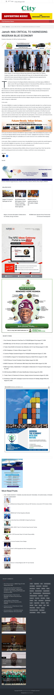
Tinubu (38, 612)
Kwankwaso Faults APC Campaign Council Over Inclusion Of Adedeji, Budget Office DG (26, 378)
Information (25, 181)
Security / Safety (6, 643)
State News (41, 610)
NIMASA (46, 181)
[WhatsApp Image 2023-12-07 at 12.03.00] (27, 419)
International (47, 600)
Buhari (48, 588)
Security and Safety (34, 610)
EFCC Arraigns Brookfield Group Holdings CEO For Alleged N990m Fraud (12, 662)
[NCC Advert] (27, 173)
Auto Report (32, 588)
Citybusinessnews (46, 593)
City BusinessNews (21, 39)
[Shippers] (12, 473)
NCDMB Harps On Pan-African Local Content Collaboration (19, 343)
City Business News (8, 21)
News (38, 181)
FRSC (36, 600)
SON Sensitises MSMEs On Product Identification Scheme (19, 372)
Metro (47, 602)
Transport (43, 612)
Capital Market (46, 590)
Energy (48, 598)
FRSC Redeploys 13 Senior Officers (13, 350)
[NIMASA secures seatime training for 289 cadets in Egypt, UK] (33, 193)
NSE (48, 605)
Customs (32, 598)
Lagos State (36, 602)
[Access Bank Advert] (27, 45)
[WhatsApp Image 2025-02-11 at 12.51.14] (27, 125)
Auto (42, 583)
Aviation (38, 588)
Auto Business (47, 583)
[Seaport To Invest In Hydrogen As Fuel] (8, 193)
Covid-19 (46, 595)
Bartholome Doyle (8, 595)
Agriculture (36, 583)
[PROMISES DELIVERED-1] (27, 305)
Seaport (43, 607)
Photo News (32, 607)
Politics (38, 607)
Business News (38, 590)
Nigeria (41, 181)
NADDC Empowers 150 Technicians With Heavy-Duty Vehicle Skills (21, 363)
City (30, 593)
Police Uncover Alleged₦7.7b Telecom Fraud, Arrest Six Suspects (12, 596)
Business (16, 181)
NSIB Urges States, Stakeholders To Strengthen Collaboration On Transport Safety (25, 366)
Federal (20, 181)
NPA (44, 605)
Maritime (8, 26)
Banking (43, 588)
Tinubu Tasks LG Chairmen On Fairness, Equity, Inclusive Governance (22, 375)
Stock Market (32, 612)
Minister (35, 181)
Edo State (43, 598)
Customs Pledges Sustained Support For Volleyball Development (21, 353)
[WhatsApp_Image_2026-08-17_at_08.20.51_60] (22, 250)
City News (41, 595)
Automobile (38, 586)
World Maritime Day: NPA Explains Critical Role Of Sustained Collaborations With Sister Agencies (20, 203)
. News (31, 583)
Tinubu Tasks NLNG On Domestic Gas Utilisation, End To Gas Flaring (21, 347)
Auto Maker (32, 586)
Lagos (31, 602)
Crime (4, 657)
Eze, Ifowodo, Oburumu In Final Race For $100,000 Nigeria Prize (20, 340)
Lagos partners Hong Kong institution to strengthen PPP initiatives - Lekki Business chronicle (13, 589)
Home (3, 26)
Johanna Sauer (7, 600)
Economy (37, 598)
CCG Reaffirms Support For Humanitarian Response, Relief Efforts (21, 357)
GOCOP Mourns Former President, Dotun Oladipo (16, 360)
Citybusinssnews (33, 595)
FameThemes (30, 692)
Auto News (45, 586)
